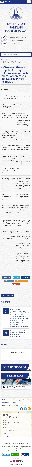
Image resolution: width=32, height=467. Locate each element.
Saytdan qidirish (7, 405)
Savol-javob (16, 402)
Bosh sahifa (5, 400)
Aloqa (17, 405)
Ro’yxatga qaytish (7, 295)
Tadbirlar (5, 302)
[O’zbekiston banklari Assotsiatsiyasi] (16, 12)
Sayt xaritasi (5, 402)
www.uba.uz (25, 446)
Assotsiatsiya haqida (19, 400)
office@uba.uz (8, 436)
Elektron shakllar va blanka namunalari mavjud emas (18, 353)
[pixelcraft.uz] (16, 460)
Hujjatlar (4, 344)
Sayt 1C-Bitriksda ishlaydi (16, 464)
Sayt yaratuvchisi (16, 458)
